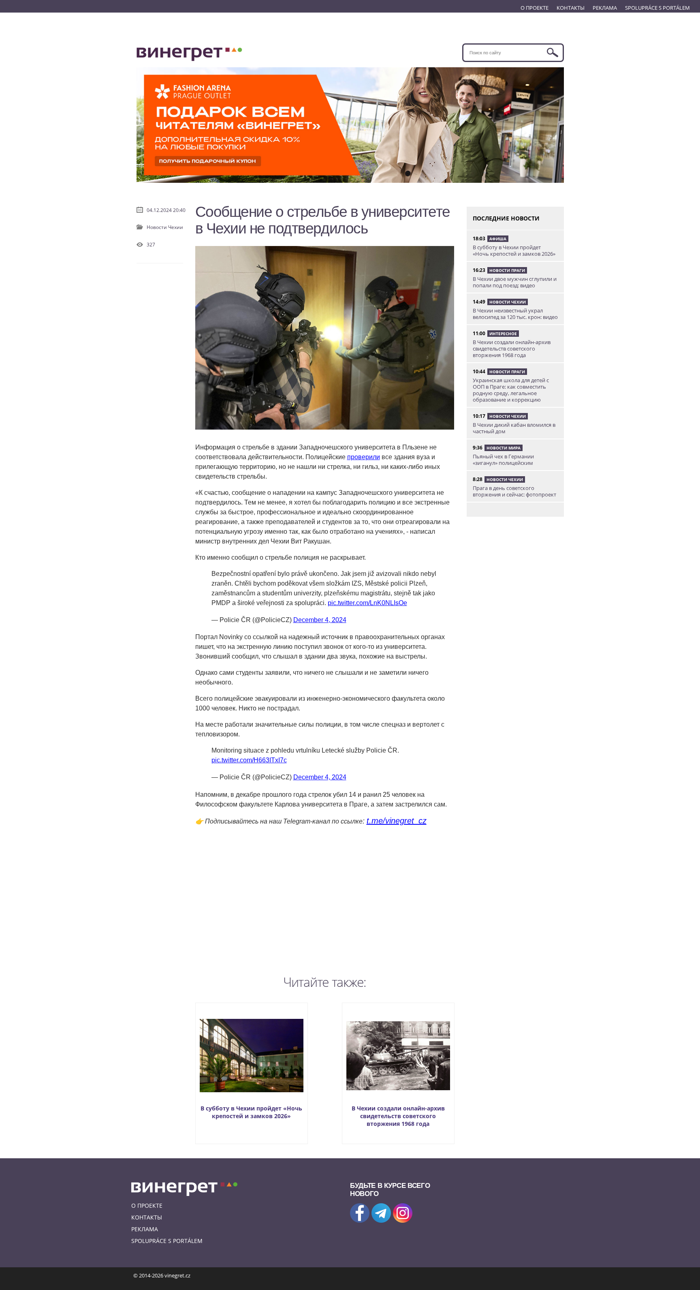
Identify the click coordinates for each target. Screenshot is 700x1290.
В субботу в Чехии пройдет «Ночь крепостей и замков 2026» (251, 1112)
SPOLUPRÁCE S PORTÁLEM (657, 7)
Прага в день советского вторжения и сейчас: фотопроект (514, 491)
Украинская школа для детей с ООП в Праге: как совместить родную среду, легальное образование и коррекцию (511, 390)
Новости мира (504, 448)
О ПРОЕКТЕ (534, 7)
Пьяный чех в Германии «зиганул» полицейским (503, 459)
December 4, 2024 (319, 619)
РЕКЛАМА (605, 7)
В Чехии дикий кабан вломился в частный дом (514, 428)
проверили (363, 457)
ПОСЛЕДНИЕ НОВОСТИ (506, 218)
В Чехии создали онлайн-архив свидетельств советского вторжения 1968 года (398, 1115)
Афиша (497, 239)
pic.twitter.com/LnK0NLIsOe (367, 602)
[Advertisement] (325, 898)
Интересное (503, 333)
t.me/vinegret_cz (397, 820)
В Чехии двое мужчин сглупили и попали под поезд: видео (515, 282)
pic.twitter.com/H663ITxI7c (249, 760)
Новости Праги (507, 270)
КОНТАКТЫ (571, 7)
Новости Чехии (165, 227)
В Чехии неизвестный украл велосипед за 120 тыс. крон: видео (515, 314)
